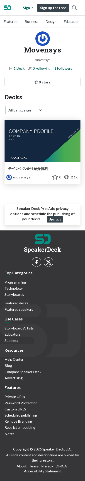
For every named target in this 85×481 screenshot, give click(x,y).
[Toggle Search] (74, 8)
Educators (12, 334)
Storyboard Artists (19, 328)
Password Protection (21, 403)
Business (31, 21)
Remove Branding (18, 421)
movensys (21, 177)
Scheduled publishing (21, 415)
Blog (8, 365)
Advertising (14, 378)
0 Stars (44, 82)
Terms (34, 466)
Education (71, 21)
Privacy (47, 466)
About (22, 466)
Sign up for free (53, 7)
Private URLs (15, 396)
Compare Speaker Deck (23, 372)
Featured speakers (19, 309)
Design (51, 21)
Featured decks (16, 303)
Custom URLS (15, 409)
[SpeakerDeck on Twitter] (48, 262)
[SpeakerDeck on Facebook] (36, 262)
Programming (15, 282)
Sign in (28, 7)
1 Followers (63, 68)
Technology (14, 288)
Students (11, 340)
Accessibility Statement (42, 471)
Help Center (14, 359)
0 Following (42, 68)
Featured (10, 21)
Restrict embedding (20, 427)
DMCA (61, 466)
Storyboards (14, 294)
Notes (9, 433)
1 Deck (19, 68)
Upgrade (55, 219)
